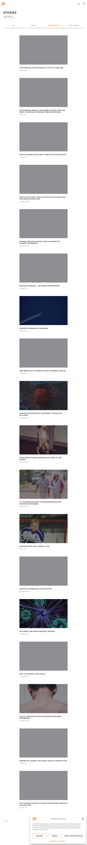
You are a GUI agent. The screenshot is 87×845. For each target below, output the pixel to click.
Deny (54, 836)
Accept (39, 836)
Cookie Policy (53, 841)
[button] (83, 819)
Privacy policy (61, 841)
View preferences (73, 836)
